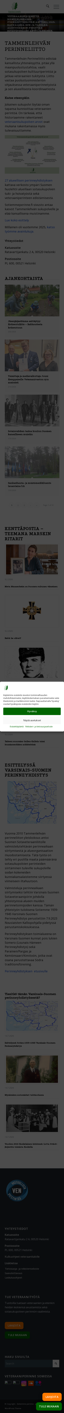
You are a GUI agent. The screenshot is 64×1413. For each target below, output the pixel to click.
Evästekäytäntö (17, 726)
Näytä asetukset (32, 720)
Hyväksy (32, 711)
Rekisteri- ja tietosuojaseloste (39, 726)
